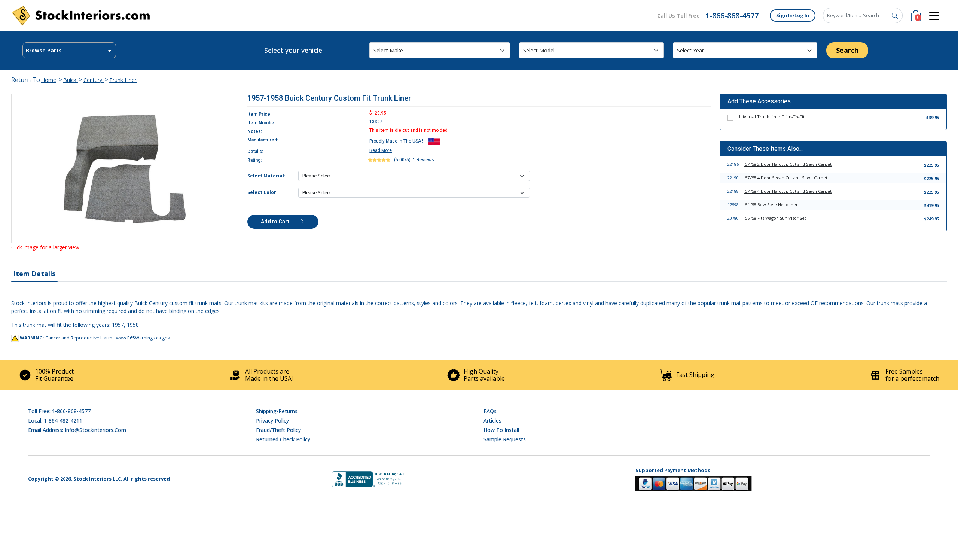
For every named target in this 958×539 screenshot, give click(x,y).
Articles (492, 420)
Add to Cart (275, 222)
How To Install (501, 429)
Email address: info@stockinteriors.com (77, 429)
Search (847, 50)
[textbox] (69, 50)
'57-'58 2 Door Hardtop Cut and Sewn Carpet (788, 164)
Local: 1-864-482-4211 (55, 420)
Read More (380, 150)
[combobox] (69, 50)
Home (48, 79)
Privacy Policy (272, 420)
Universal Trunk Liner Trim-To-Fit (771, 116)
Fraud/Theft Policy (278, 429)
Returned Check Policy (283, 439)
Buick (70, 79)
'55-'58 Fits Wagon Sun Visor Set (775, 218)
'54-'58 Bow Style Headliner (771, 204)
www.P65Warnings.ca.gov (143, 338)
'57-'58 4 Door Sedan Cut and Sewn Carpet (785, 177)
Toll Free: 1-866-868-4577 (59, 411)
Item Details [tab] (34, 273)
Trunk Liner (123, 79)
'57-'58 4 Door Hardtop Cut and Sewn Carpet (788, 191)
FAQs (490, 411)
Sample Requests (504, 439)
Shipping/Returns (277, 411)
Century (93, 79)
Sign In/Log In (792, 15)
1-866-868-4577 (732, 15)
